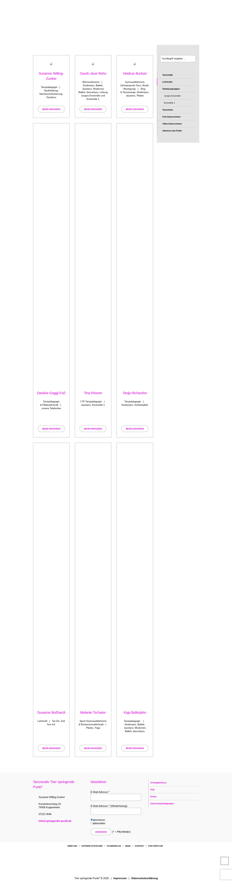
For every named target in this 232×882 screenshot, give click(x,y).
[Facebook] (106, 862)
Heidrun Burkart (135, 73)
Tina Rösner (93, 393)
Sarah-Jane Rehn (93, 73)
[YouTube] (127, 862)
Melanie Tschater (93, 712)
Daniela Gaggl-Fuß (51, 393)
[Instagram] (116, 862)
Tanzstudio (167, 75)
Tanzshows (167, 110)
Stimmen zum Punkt (172, 131)
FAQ (152, 789)
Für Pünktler (155, 846)
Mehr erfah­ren (51, 109)
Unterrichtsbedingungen (162, 803)
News (128, 846)
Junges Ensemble (172, 96)
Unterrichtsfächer (92, 846)
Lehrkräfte (167, 82)
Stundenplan (114, 846)
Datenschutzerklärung (144, 878)
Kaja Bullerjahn (135, 712)
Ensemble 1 (169, 103)
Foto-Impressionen (171, 117)
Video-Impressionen (172, 124)
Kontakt (139, 846)
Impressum (120, 878)
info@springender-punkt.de (55, 820)
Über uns (63, 25)
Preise (153, 796)
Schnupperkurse (158, 783)
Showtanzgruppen (171, 89)
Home (52, 25)
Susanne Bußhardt (51, 712)
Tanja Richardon (135, 393)
